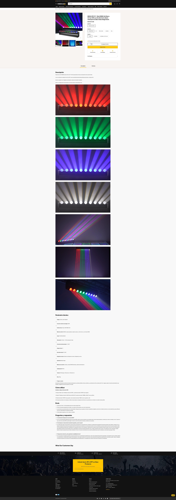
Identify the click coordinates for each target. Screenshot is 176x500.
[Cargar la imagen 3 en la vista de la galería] (72, 43)
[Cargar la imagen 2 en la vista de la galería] (65, 43)
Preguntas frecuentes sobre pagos (95, 485)
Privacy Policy (74, 485)
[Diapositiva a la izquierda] (78, 38)
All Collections (57, 488)
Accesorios (84, 6)
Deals (56, 483)
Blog (73, 484)
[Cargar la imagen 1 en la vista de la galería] (58, 43)
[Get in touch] (117, 4)
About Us (73, 480)
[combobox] (90, 4)
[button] (56, 4)
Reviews (93, 65)
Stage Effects (57, 484)
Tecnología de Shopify (63, 498)
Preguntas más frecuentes (93, 488)
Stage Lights (57, 485)
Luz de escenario (77, 6)
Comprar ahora (102, 47)
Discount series (61, 6)
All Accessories (58, 487)
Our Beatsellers (57, 481)
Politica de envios (92, 484)
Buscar (90, 480)
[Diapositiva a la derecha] (80, 38)
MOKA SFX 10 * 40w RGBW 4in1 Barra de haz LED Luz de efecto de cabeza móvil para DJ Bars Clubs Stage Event (76, 8)
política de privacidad (92, 483)
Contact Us (74, 481)
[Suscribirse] (100, 469)
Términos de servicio (92, 489)
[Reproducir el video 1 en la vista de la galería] (79, 43)
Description (83, 65)
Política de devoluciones (93, 481)
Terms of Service (75, 483)
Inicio (57, 8)
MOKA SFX (59, 498)
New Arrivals (57, 480)
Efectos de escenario (69, 6)
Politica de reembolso (92, 491)
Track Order (91, 487)
